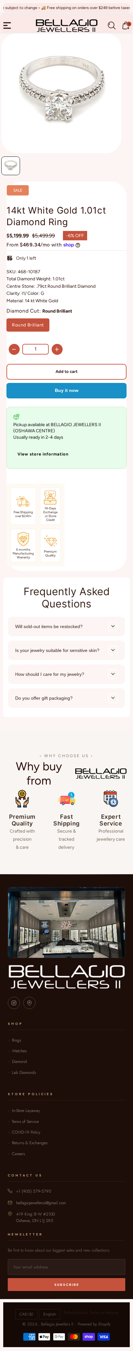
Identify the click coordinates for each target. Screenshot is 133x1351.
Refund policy (76, 1312)
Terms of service (103, 1312)
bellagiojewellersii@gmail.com (41, 1203)
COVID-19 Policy (26, 1132)
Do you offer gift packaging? (44, 698)
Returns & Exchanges (29, 1143)
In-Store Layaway (26, 1110)
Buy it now (66, 390)
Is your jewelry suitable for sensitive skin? (57, 650)
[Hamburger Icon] (7, 25)
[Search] (112, 25)
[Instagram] (14, 1003)
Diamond (19, 1061)
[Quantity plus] (57, 349)
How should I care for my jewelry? (49, 674)
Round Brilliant (28, 325)
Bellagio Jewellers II (57, 1324)
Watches (19, 1051)
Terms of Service (25, 1121)
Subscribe (66, 1284)
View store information (42, 454)
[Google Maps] (29, 1003)
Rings (16, 1040)
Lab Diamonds (24, 1072)
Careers (18, 1154)
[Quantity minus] (14, 349)
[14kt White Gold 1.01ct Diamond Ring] (61, 93)
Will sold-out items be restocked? (49, 626)
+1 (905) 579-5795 (33, 1191)
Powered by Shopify (94, 1324)
